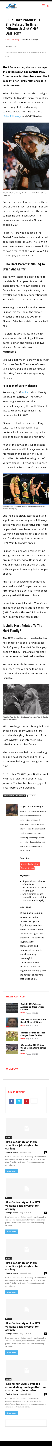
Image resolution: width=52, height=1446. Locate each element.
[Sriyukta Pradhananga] (12, 894)
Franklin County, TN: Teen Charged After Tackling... (32, 1034)
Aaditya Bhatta (12, 1152)
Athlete (9, 1137)
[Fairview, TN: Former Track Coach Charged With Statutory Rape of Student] (11, 1022)
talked (25, 392)
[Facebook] (11, 1101)
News (7, 40)
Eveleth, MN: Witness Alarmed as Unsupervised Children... (32, 1007)
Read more (11, 1171)
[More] (34, 1101)
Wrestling (15, 40)
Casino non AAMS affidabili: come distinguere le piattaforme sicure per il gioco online (26, 1387)
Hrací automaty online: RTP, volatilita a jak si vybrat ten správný (23, 1145)
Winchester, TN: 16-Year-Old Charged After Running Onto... (33, 1048)
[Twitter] (19, 1101)
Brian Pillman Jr (12, 116)
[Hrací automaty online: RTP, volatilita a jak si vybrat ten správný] (26, 1128)
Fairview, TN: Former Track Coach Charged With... (33, 1020)
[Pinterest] (26, 1101)
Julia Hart (31, 796)
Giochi (8, 1379)
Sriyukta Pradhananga (30, 40)
